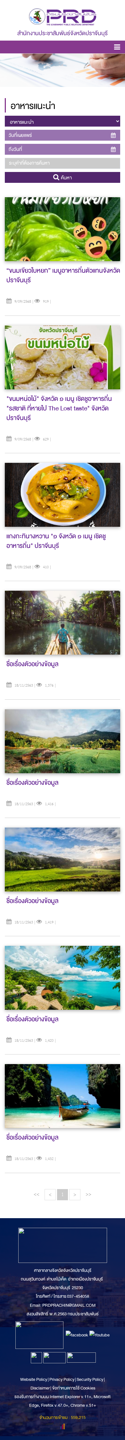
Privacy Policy (61, 1379)
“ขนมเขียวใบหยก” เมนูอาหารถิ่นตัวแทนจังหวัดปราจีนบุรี (63, 275)
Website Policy (34, 1379)
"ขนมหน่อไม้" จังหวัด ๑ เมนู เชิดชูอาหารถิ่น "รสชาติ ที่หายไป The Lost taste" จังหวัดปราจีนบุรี (59, 408)
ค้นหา (66, 178)
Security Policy (90, 1379)
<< (36, 1194)
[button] (117, 48)
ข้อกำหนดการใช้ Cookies (73, 1388)
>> (88, 1194)
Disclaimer (40, 1388)
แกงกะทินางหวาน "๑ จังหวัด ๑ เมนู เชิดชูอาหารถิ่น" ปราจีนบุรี (56, 541)
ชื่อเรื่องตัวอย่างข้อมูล (32, 664)
